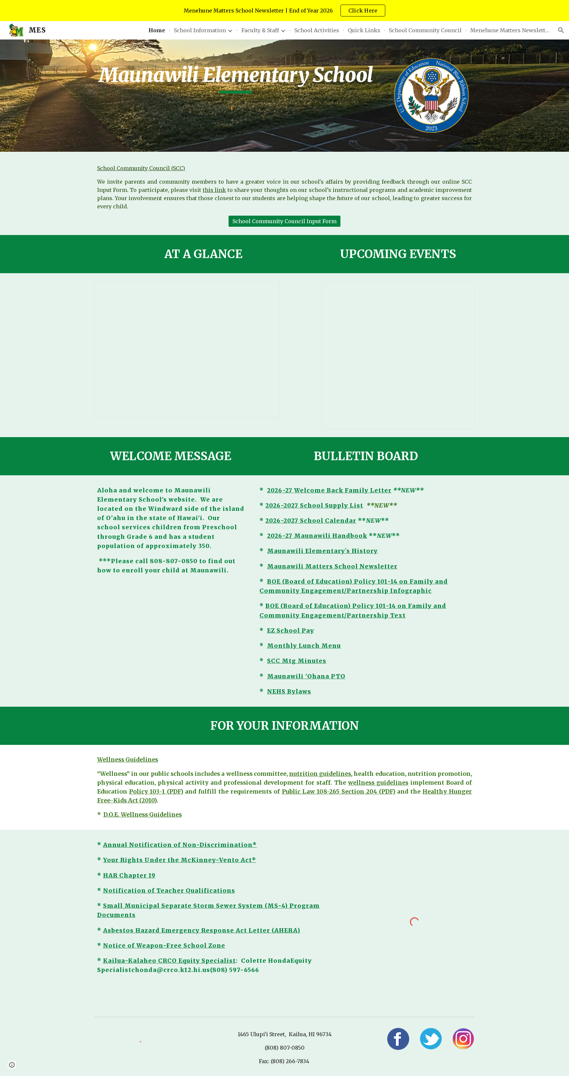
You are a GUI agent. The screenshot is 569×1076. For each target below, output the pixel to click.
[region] (284, 10)
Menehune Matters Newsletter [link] (509, 30)
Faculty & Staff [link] (260, 30)
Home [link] (157, 30)
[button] (561, 30)
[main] (236, 78)
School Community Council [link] (425, 30)
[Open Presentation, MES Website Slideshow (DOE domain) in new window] (267, 289)
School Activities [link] (316, 30)
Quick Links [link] (364, 30)
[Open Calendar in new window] (462, 289)
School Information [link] (200, 30)
